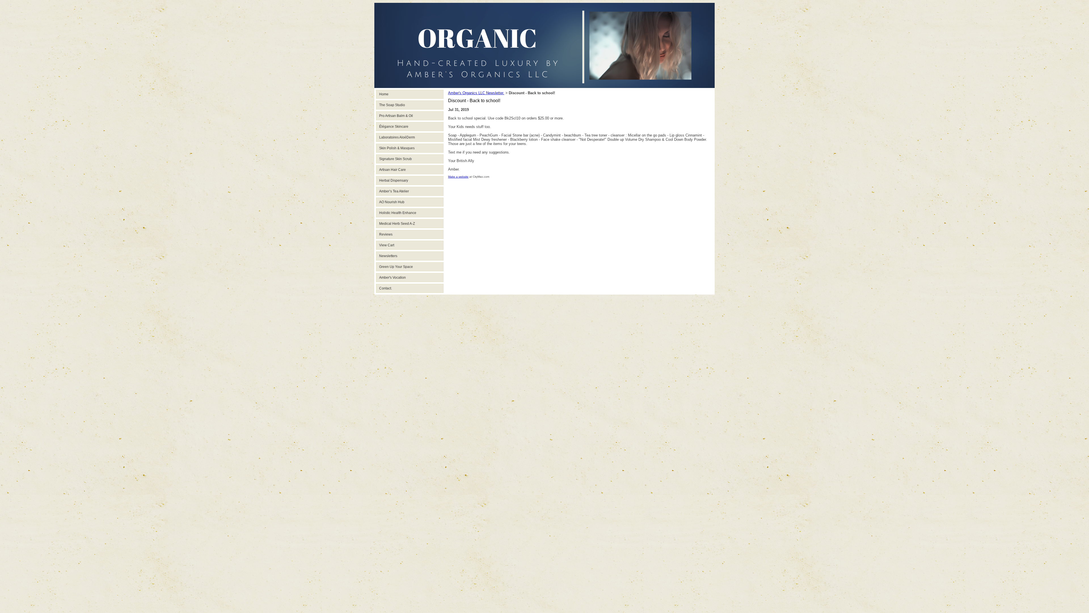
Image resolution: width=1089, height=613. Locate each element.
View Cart (386, 245)
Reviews (385, 234)
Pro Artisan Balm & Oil (396, 116)
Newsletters (388, 256)
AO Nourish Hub (391, 202)
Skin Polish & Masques (397, 148)
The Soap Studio (392, 105)
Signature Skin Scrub (395, 159)
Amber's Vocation (392, 278)
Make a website (458, 176)
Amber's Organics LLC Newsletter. (476, 93)
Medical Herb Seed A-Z (397, 224)
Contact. (385, 288)
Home (384, 94)
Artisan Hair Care (392, 170)
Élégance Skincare (393, 127)
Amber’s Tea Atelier (394, 191)
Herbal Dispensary (393, 180)
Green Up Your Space (396, 267)
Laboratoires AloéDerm (397, 137)
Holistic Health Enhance (397, 213)
